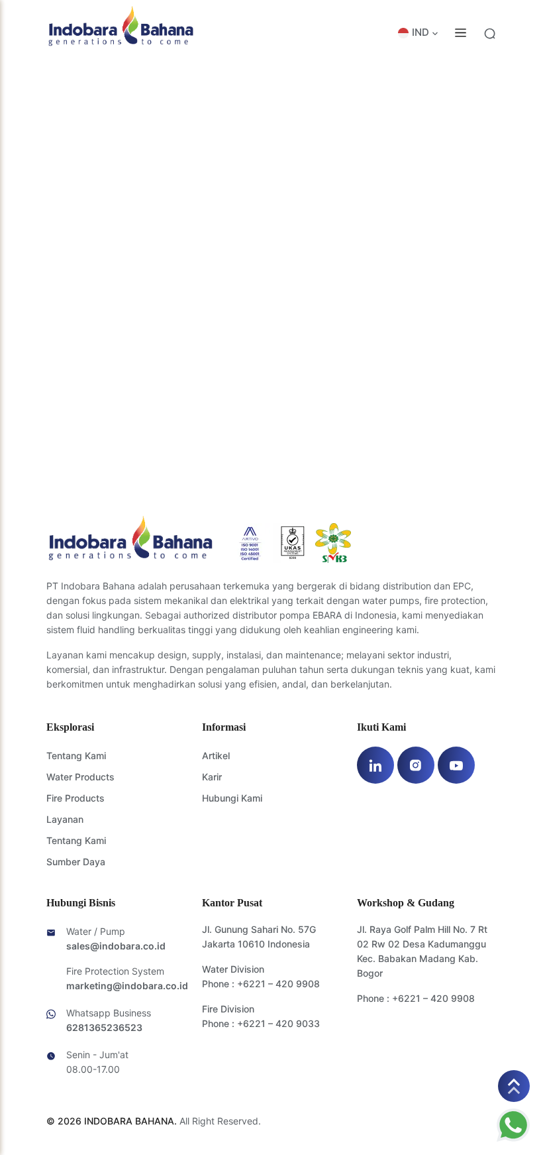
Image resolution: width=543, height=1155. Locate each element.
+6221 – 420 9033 (278, 1023)
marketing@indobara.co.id (127, 985)
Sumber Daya (75, 861)
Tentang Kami (76, 755)
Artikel (216, 755)
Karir (212, 776)
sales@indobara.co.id (116, 945)
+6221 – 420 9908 (278, 983)
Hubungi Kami (232, 798)
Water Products (80, 776)
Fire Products (75, 798)
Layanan (64, 819)
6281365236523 (104, 1027)
